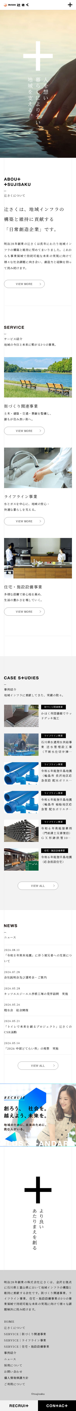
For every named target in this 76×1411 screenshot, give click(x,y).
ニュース (10, 1359)
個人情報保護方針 (16, 1378)
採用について (13, 1365)
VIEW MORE (24, 284)
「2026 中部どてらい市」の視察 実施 (31, 1048)
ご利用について (14, 1384)
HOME (9, 1321)
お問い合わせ (13, 1371)
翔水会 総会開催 (16, 1010)
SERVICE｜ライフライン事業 (25, 1340)
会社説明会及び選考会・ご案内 (25, 977)
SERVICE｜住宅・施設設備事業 (26, 1346)
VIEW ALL (38, 886)
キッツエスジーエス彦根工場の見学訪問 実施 (36, 994)
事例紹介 (10, 1353)
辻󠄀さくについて (14, 1328)
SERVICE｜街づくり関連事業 (25, 1334)
